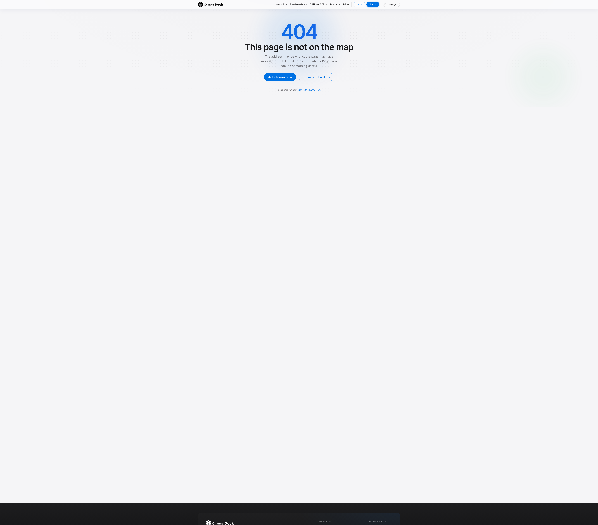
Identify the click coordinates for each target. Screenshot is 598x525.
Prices (346, 4)
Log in (359, 4)
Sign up (372, 4)
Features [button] (334, 4)
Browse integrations (318, 77)
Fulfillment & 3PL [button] (317, 4)
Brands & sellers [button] (297, 4)
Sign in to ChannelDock (309, 90)
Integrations (281, 4)
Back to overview (282, 77)
